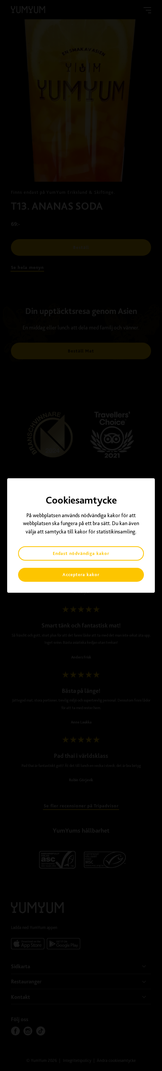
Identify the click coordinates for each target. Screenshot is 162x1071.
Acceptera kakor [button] (81, 574)
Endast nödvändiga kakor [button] (81, 553)
